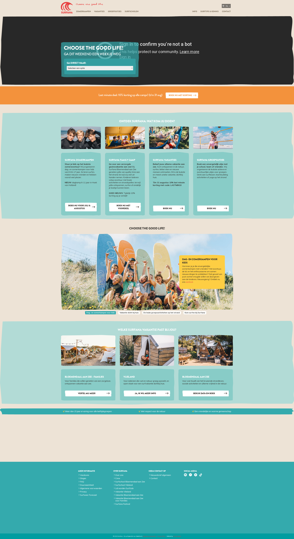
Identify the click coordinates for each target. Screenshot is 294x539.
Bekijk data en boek (204, 393)
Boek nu (167, 208)
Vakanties (99, 11)
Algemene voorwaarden (91, 488)
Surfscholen (132, 11)
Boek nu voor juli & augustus (79, 207)
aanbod (189, 282)
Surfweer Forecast (88, 495)
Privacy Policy (161, 536)
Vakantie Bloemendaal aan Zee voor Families (129, 499)
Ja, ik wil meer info (145, 393)
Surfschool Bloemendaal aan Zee (130, 481)
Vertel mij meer (86, 393)
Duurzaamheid (87, 485)
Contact (226, 11)
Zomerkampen (83, 11)
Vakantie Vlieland (123, 491)
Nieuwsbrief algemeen (161, 475)
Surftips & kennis (209, 11)
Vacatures (84, 475)
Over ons (119, 475)
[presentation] (64, 272)
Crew (117, 478)
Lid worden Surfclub (124, 488)
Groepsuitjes (114, 11)
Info (194, 11)
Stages (83, 478)
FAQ (82, 481)
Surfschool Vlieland (124, 485)
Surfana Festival (122, 504)
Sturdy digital (177, 536)
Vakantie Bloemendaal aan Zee (129, 495)
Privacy (83, 491)
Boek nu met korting (180, 95)
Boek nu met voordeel (123, 207)
